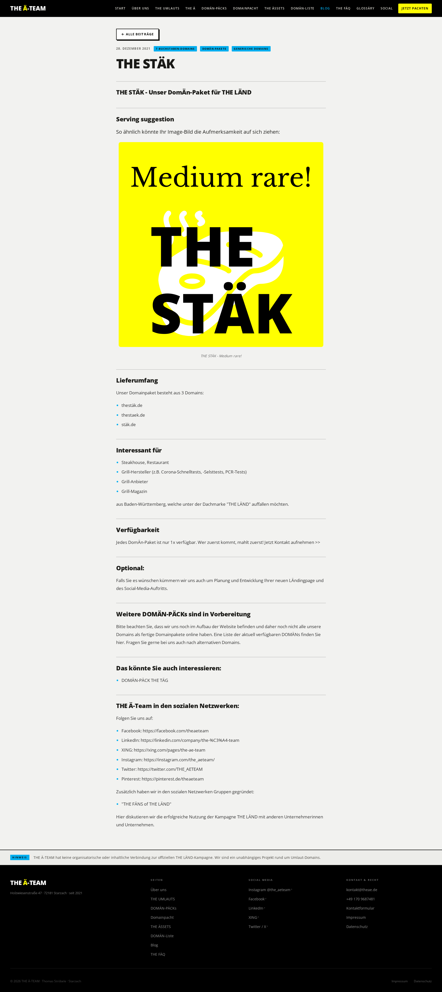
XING (253, 917)
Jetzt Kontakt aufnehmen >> (292, 542)
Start (120, 8)
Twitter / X (257, 926)
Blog (325, 8)
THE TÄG (159, 680)
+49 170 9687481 (360, 898)
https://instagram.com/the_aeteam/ (179, 759)
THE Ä (190, 8)
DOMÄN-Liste (303, 8)
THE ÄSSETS (274, 8)
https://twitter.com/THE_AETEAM (170, 769)
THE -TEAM (28, 8)
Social (387, 8)
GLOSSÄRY (365, 8)
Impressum (356, 917)
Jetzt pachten (415, 8)
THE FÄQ (343, 8)
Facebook (256, 898)
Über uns (140, 8)
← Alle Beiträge (137, 34)
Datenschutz (357, 926)
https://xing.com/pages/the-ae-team (169, 750)
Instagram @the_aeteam (269, 889)
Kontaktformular (360, 908)
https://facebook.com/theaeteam (176, 730)
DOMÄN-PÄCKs (214, 8)
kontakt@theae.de (361, 889)
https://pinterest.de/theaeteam (173, 779)
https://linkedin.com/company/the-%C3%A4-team (190, 740)
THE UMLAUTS (167, 8)
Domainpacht (246, 8)
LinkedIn (256, 908)
